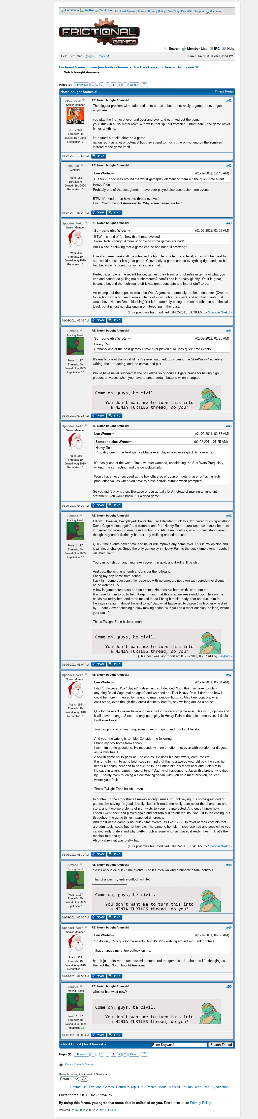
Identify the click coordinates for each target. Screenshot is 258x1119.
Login (90, 56)
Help (230, 49)
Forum (142, 11)
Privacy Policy (157, 11)
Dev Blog (173, 11)
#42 (229, 166)
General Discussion (179, 67)
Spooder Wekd (219, 312)
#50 (229, 987)
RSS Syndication (216, 1087)
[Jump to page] (144, 84)
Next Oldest (72, 1044)
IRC (217, 49)
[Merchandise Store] (213, 11)
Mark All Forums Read (185, 1087)
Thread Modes (224, 91)
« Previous (81, 84)
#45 (229, 426)
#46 (229, 516)
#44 (229, 331)
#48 (229, 865)
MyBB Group (108, 1109)
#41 (229, 101)
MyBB (78, 1109)
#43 (229, 223)
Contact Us (78, 1087)
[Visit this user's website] (98, 213)
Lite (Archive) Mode (152, 1087)
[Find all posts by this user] (98, 157)
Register (103, 56)
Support (199, 11)
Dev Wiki (186, 11)
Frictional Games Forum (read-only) (87, 67)
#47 (229, 675)
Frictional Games (125, 11)
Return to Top (126, 1087)
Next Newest (93, 1044)
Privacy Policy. (201, 1103)
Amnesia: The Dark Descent (139, 67)
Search (174, 49)
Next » (134, 84)
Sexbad (224, 656)
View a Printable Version (79, 1064)
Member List (197, 49)
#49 (229, 928)
